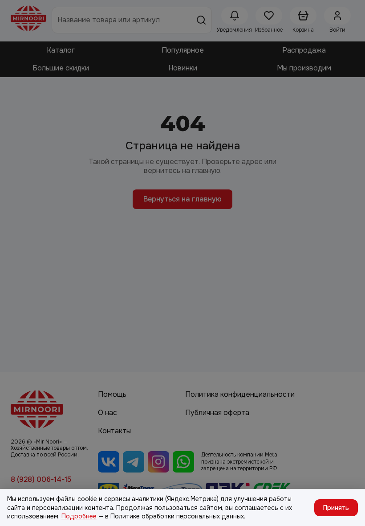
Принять (336, 508)
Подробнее (79, 516)
